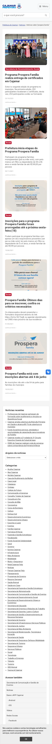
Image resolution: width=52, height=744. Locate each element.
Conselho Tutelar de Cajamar (19, 496)
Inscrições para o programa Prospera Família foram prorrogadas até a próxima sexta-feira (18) (25, 225)
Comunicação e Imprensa (18, 493)
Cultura (10, 511)
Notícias (22, 25)
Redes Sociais (12, 716)
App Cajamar (13, 472)
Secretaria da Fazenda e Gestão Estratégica (25, 588)
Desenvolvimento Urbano (18, 520)
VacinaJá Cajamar (15, 670)
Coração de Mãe (14, 502)
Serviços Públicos (14, 649)
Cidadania (12, 484)
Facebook (13, 721)
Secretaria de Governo (16, 620)
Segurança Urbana (15, 646)
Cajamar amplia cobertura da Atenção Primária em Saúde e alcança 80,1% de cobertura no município (26, 424)
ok (26, 739)
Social (10, 652)
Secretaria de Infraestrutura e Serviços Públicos (27, 623)
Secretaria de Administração (19, 591)
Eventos (11, 526)
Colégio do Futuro (14, 490)
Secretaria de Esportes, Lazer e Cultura (23, 612)
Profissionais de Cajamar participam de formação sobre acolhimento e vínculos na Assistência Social (24, 416)
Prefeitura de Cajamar (12, 6)
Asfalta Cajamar (14, 475)
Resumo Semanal (15, 579)
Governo (11, 547)
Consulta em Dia (14, 499)
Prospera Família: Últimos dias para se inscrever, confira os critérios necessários (23, 303)
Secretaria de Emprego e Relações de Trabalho (26, 609)
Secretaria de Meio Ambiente (19, 629)
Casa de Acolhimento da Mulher (20, 478)
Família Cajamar (14, 529)
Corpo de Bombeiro (15, 508)
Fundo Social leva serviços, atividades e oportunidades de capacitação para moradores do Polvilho (26, 432)
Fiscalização (12, 538)
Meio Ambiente (14, 556)
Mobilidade (12, 559)
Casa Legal (12, 481)
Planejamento (13, 574)
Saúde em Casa (14, 585)
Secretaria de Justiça (16, 626)
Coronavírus (12, 505)
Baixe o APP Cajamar (15, 695)
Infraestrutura (13, 553)
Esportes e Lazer (14, 523)
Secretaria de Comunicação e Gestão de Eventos (27, 594)
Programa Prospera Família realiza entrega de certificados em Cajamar (24, 78)
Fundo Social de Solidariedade (19, 541)
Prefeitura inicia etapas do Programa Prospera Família (22, 150)
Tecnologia (12, 655)
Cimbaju (11, 487)
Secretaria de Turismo (16, 643)
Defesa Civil (12, 514)
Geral (10, 544)
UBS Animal (12, 667)
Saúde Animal (13, 582)
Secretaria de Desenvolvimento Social (23, 597)
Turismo (11, 664)
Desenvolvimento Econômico (19, 517)
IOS (10, 705)
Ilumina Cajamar (14, 550)
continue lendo (10, 102)
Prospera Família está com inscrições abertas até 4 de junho (25, 375)
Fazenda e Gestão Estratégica (19, 535)
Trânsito (11, 661)
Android (12, 700)
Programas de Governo (17, 576)
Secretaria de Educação (17, 606)
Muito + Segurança (15, 562)
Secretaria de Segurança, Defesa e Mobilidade (26, 640)
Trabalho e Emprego (16, 658)
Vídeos (9, 710)
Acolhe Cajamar (14, 469)
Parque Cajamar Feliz (16, 571)
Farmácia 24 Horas (15, 532)
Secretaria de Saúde (16, 637)
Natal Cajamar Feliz (15, 565)
